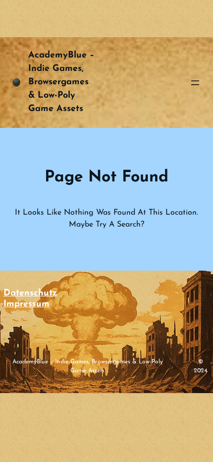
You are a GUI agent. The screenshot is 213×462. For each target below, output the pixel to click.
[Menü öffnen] (195, 83)
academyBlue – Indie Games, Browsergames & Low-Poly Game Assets (61, 82)
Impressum (26, 304)
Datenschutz (30, 293)
